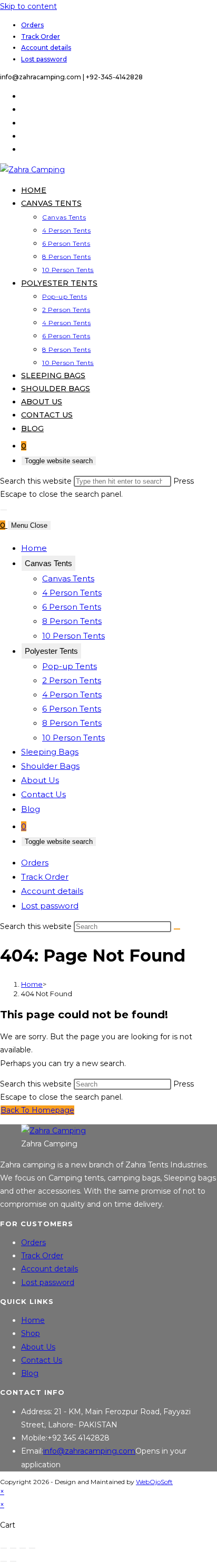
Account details (46, 47)
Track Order (40, 36)
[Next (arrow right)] (13, 1561)
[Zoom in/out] (3, 1548)
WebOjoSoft (154, 1482)
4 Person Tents (72, 593)
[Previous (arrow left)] (3, 1561)
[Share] (22, 1548)
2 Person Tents (71, 680)
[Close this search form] (3, 510)
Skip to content (28, 6)
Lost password (44, 59)
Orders (32, 25)
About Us (40, 780)
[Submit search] (177, 929)
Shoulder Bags (50, 766)
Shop (30, 1333)
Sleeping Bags (49, 752)
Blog (30, 809)
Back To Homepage (37, 1110)
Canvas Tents (48, 563)
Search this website (37, 481)
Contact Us (43, 794)
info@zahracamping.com (89, 1451)
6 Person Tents (71, 607)
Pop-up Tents (69, 666)
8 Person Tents (72, 621)
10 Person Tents (73, 636)
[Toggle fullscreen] (13, 1548)
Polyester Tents (51, 650)
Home (34, 548)
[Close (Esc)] (32, 1548)
